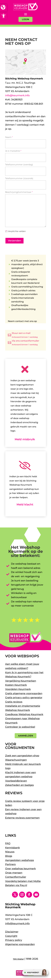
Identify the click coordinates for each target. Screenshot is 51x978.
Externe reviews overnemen (22, 817)
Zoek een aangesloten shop (22, 755)
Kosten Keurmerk (16, 684)
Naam (9, 137)
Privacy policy (13, 940)
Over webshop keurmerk (20, 868)
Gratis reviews (13, 701)
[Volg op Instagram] (22, 895)
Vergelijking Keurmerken (20, 680)
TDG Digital (18, 959)
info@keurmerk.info (17, 95)
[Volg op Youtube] (36, 895)
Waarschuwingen (16, 759)
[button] (3, 15)
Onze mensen (13, 872)
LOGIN (25, 19)
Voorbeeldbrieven (16, 780)
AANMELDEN (25, 735)
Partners (10, 864)
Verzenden (14, 240)
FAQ (7, 843)
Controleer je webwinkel (20, 726)
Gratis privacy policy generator (23, 697)
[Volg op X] (15, 895)
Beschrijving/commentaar (19, 192)
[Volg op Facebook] (29, 895)
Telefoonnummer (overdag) (19, 164)
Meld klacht (25, 504)
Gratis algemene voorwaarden (23, 693)
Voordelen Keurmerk (18, 689)
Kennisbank (12, 847)
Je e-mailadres (13, 151)
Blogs (8, 855)
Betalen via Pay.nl (16, 885)
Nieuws (9, 851)
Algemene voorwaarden (20, 944)
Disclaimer (11, 931)
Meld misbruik (25, 439)
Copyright (11, 935)
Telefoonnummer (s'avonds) (19, 178)
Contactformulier (15, 876)
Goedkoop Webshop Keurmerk (24, 714)
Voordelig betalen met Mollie (23, 881)
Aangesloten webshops (19, 860)
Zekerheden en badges (19, 785)
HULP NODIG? (33, 972)
